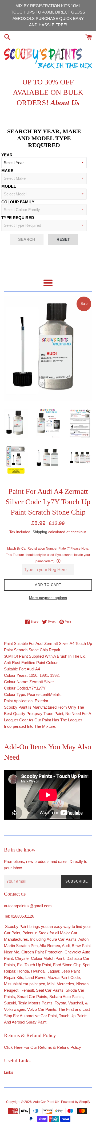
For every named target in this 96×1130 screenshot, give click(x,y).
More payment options (48, 598)
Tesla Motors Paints (35, 1003)
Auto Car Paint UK (46, 1102)
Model (8, 186)
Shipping (40, 532)
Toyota (60, 1003)
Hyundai (38, 971)
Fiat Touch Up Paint (34, 964)
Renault (27, 990)
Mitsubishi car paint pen (24, 984)
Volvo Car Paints (41, 1009)
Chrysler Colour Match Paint (39, 958)
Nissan (82, 984)
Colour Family (17, 202)
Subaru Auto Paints (66, 996)
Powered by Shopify (75, 1102)
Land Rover (35, 977)
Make (7, 170)
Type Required (17, 217)
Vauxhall (75, 1003)
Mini (50, 984)
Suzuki (10, 1003)
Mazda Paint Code (63, 977)
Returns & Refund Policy (59, 1047)
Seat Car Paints (49, 990)
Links (8, 1072)
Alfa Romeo (49, 945)
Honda (23, 971)
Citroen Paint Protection (41, 952)
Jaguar (53, 971)
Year (7, 155)
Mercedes (65, 984)
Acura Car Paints (62, 939)
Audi (66, 945)
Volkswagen (14, 1009)
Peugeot (11, 990)
